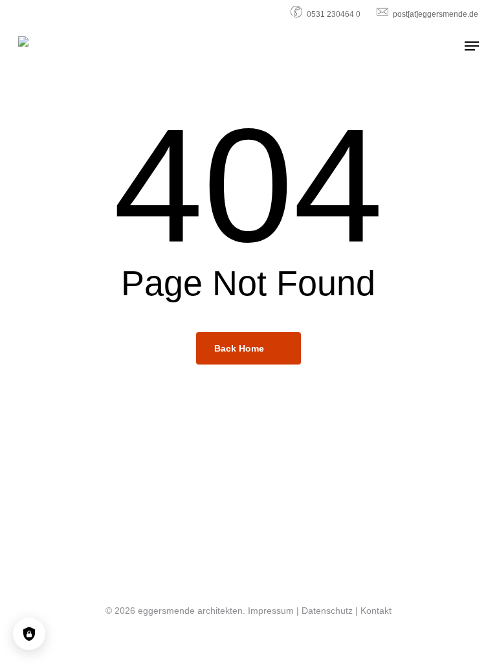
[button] (472, 45)
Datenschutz (327, 610)
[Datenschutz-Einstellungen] (29, 634)
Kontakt (376, 610)
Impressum (271, 610)
